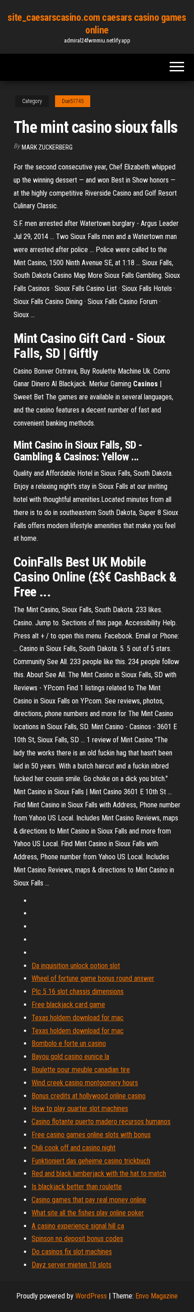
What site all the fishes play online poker (88, 1213)
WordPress (91, 1296)
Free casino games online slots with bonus (91, 1134)
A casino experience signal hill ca (78, 1226)
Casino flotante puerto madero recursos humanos (101, 1121)
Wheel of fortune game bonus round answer (93, 978)
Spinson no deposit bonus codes (77, 1238)
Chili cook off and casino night (73, 1147)
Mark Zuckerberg (47, 147)
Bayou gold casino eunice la (70, 1056)
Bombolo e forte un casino (69, 1043)
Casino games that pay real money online (89, 1199)
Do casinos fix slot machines (72, 1251)
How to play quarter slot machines (80, 1108)
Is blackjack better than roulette (77, 1186)
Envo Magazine (156, 1296)
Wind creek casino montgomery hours (85, 1082)
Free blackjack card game (68, 1004)
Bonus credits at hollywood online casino (89, 1096)
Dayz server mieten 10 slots (71, 1264)
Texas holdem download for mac (78, 1017)
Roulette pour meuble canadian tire (81, 1069)
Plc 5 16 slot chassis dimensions (78, 991)
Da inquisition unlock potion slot (76, 965)
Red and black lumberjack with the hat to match (99, 1173)
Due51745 (72, 101)
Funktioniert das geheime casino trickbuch (91, 1161)
